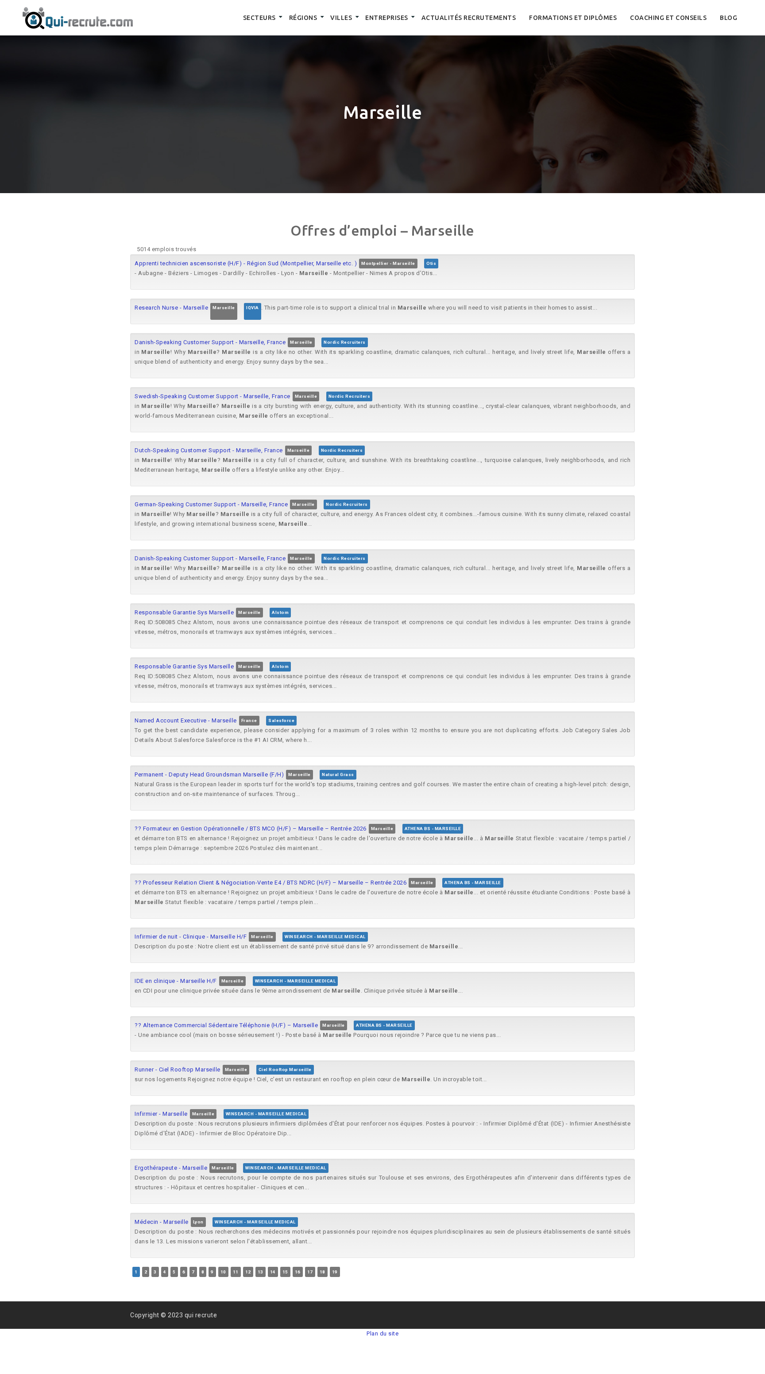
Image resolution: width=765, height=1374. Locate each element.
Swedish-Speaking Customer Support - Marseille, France (212, 396)
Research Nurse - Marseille (171, 307)
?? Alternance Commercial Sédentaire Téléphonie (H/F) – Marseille (226, 1025)
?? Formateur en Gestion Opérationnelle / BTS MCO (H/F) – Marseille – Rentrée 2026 (251, 828)
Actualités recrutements (468, 17)
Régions (303, 17)
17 (310, 1271)
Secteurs (259, 17)
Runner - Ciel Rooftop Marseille (177, 1069)
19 (335, 1271)
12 (248, 1271)
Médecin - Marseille (162, 1222)
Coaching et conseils (668, 17)
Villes (341, 17)
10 (223, 1271)
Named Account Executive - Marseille (186, 720)
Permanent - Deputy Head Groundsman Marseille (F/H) (209, 774)
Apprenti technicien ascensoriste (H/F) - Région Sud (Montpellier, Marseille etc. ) (246, 263)
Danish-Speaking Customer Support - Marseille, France (210, 342)
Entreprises (386, 17)
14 (273, 1271)
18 (322, 1271)
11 (236, 1271)
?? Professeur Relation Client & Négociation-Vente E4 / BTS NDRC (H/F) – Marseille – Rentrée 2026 (270, 882)
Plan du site (382, 1333)
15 (285, 1271)
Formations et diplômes (573, 17)
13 (260, 1271)
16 (298, 1271)
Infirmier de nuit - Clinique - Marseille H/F (191, 936)
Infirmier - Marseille (161, 1113)
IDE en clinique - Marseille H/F (176, 981)
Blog (728, 17)
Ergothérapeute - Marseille (171, 1167)
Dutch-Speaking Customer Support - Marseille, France (209, 450)
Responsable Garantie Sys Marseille (184, 612)
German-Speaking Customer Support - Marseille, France (211, 504)
